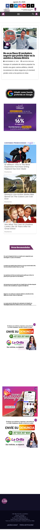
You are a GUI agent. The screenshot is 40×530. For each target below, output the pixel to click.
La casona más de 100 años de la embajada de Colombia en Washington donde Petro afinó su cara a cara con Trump (18, 303)
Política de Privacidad (26, 525)
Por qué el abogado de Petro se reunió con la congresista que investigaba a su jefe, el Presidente (18, 256)
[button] (33, 14)
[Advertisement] (20, 367)
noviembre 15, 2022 (12, 61)
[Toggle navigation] (18, 13)
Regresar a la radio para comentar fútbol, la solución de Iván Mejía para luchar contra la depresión (18, 294)
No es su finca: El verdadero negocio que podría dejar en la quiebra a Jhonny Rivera (19, 55)
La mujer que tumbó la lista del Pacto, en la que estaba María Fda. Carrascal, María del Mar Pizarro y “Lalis (20, 266)
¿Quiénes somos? (12, 525)
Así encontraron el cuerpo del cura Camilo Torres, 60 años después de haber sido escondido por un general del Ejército (20, 285)
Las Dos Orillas (28, 61)
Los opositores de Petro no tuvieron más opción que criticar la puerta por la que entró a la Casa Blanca (19, 275)
